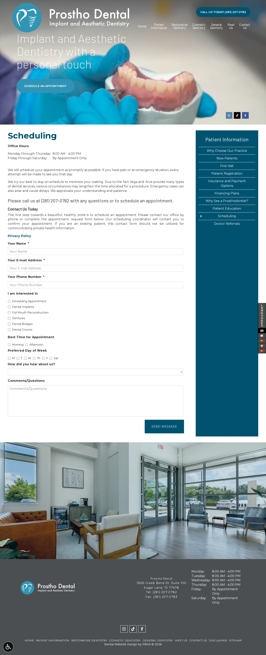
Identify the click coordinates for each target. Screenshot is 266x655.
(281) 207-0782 (55, 200)
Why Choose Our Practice (227, 151)
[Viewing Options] (8, 647)
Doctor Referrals (227, 224)
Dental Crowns (22, 329)
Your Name (18, 243)
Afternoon (36, 344)
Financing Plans (227, 193)
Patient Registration (226, 173)
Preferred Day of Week (27, 350)
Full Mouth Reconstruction (30, 312)
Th (38, 358)
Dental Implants (23, 307)
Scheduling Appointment (29, 301)
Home (142, 26)
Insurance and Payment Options (227, 183)
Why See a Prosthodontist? (227, 201)
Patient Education (227, 208)
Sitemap (235, 640)
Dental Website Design (120, 644)
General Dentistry (158, 640)
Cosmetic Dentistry (125, 640)
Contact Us (198, 640)
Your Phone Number (26, 277)
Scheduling (227, 216)
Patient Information (226, 139)
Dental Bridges (22, 324)
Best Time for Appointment (31, 337)
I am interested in (23, 293)
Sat (56, 358)
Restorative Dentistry (89, 640)
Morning (18, 344)
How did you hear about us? (31, 364)
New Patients (227, 158)
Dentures (18, 318)
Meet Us (181, 640)
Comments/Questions (26, 381)
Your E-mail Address (26, 260)
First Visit (227, 166)
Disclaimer (218, 640)
